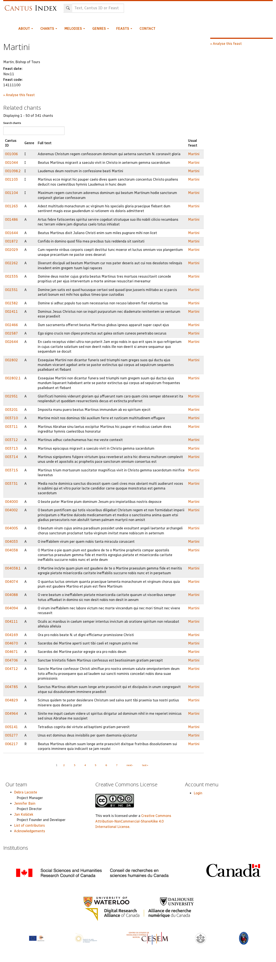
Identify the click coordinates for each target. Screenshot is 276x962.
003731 (11, 484)
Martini (193, 154)
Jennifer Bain (24, 803)
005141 (11, 727)
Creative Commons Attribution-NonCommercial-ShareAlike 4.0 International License (133, 821)
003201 (11, 410)
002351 (11, 290)
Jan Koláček (23, 814)
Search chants (12, 123)
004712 (11, 669)
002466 (11, 325)
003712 (11, 440)
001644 (11, 233)
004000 (11, 502)
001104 (11, 193)
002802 (11, 360)
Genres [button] (99, 29)
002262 (11, 263)
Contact (147, 29)
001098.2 (13, 171)
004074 (11, 582)
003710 (11, 418)
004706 (11, 660)
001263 (11, 206)
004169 (11, 635)
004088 (11, 595)
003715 (11, 470)
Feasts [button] (123, 29)
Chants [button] (47, 29)
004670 (11, 643)
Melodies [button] (73, 29)
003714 (11, 457)
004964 (11, 714)
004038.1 (13, 568)
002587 (11, 333)
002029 (11, 250)
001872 (11, 241)
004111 (11, 621)
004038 (11, 550)
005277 (11, 735)
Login (198, 793)
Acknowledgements (29, 831)
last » (145, 765)
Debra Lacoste (25, 792)
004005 (11, 528)
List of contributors (29, 825)
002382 (11, 303)
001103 (11, 179)
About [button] (24, 29)
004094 (11, 608)
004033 (11, 542)
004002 (11, 510)
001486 (11, 219)
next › (130, 765)
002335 (11, 276)
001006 (11, 154)
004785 (11, 687)
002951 (11, 396)
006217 (11, 744)
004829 (11, 700)
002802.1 (13, 378)
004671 (11, 652)
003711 (11, 427)
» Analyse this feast (19, 95)
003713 (11, 448)
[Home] (31, 6)
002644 (11, 342)
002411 (11, 312)
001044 (11, 163)
